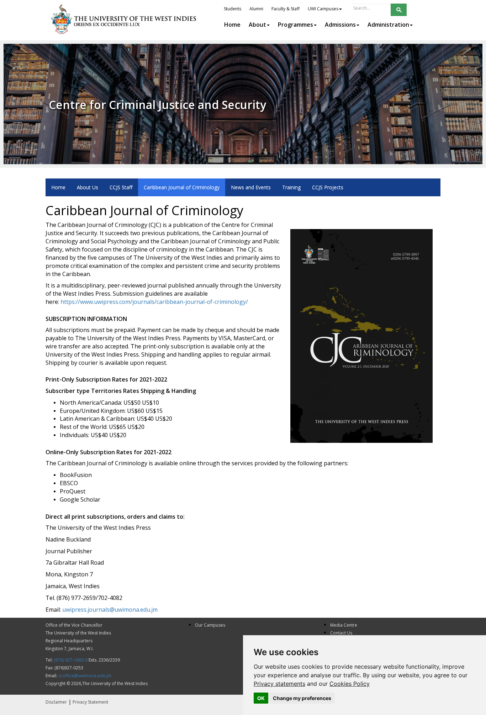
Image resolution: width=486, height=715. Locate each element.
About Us (87, 187)
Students (232, 9)
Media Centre (343, 625)
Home (58, 187)
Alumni (256, 9)
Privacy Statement (90, 702)
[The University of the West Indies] (125, 19)
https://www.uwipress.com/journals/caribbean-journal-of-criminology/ (154, 302)
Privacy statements (279, 683)
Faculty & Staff (285, 9)
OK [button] (261, 698)
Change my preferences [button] (302, 698)
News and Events (251, 187)
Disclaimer (56, 702)
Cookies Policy (349, 683)
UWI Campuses (323, 9)
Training (291, 187)
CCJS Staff (121, 187)
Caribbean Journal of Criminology (182, 187)
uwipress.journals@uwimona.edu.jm (110, 609)
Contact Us (341, 633)
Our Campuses (210, 625)
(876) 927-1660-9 (71, 660)
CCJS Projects (327, 187)
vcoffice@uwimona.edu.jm (84, 676)
